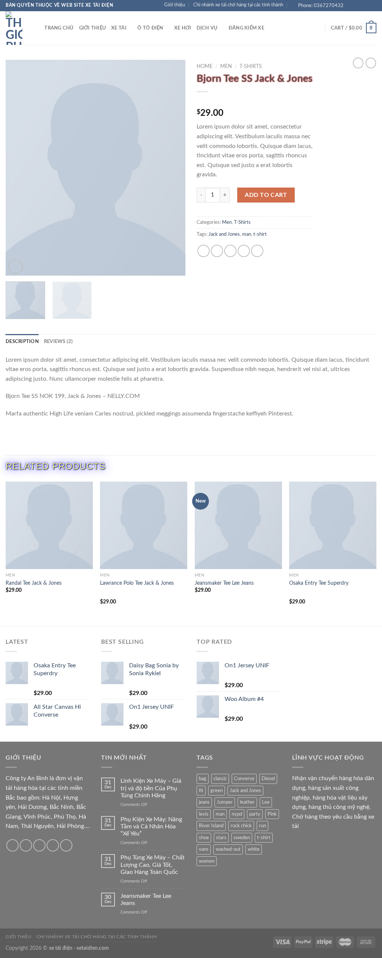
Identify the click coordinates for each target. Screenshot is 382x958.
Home (205, 66)
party (254, 814)
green (216, 790)
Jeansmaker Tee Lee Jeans (224, 583)
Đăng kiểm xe (246, 28)
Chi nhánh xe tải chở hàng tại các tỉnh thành (238, 5)
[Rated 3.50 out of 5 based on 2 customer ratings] (255, 101)
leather (247, 802)
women (207, 861)
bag (202, 778)
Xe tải (118, 28)
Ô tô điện (150, 28)
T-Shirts (250, 66)
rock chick (241, 825)
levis (204, 814)
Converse (244, 778)
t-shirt (260, 234)
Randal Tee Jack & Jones (34, 583)
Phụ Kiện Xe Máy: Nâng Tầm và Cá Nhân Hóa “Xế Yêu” (151, 826)
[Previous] (18, 167)
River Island (211, 825)
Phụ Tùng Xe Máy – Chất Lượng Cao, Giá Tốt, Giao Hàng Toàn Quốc (152, 865)
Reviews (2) (58, 341)
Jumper (225, 802)
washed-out (228, 849)
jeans (204, 802)
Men (226, 66)
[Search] (36, 28)
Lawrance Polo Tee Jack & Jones (137, 583)
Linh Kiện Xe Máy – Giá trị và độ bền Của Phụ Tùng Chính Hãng (150, 788)
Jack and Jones (224, 234)
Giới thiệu (174, 5)
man (246, 234)
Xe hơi (182, 28)
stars (221, 837)
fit (201, 790)
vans (204, 849)
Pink (272, 814)
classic (220, 778)
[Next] (172, 167)
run (262, 825)
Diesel (268, 778)
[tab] (22, 341)
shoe (204, 837)
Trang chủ (58, 28)
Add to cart (266, 195)
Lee (266, 802)
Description (22, 341)
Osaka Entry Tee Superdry (318, 583)
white (254, 849)
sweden (242, 837)
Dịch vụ (207, 28)
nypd (237, 814)
